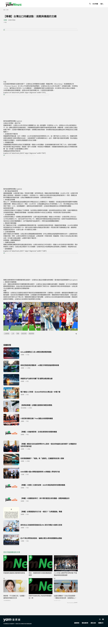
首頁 (4, 10)
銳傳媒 (5, 20)
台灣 (13, 333)
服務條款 (76, 623)
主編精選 (6, 333)
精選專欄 (31, 333)
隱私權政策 (85, 623)
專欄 (17, 333)
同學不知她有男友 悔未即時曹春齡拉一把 (40, 597)
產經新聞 (23, 333)
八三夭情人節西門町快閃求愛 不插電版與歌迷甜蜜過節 (65, 574)
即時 (7, 10)
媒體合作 (100, 623)
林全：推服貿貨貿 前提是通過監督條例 (40, 574)
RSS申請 (95, 4)
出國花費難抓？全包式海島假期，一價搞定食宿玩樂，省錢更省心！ (65, 597)
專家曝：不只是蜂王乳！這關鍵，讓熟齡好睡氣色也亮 (14, 597)
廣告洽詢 (93, 623)
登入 (101, 4)
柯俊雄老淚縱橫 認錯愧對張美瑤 (14, 573)
